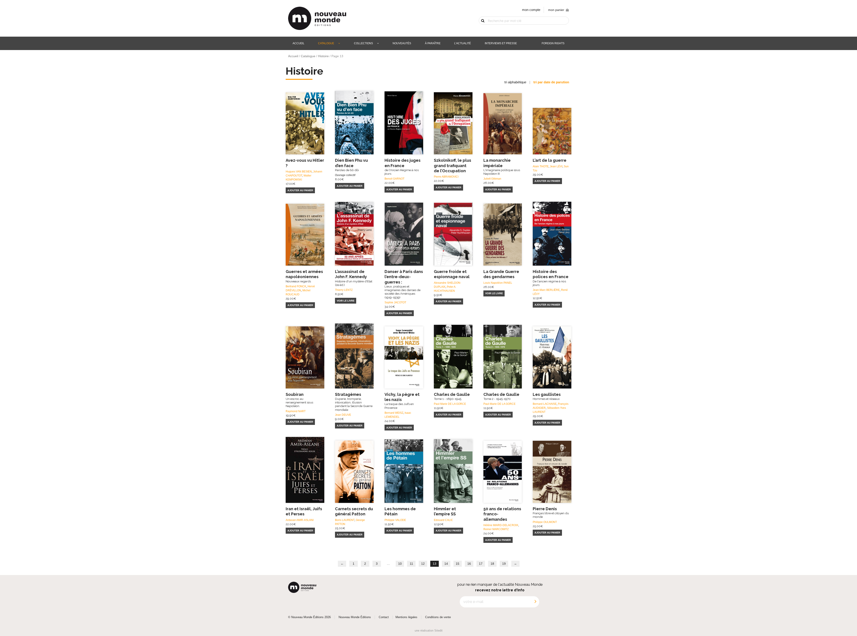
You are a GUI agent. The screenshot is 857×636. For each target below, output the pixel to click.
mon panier (556, 10)
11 (411, 563)
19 (504, 563)
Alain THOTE (541, 166)
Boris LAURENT (344, 520)
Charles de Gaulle (452, 396)
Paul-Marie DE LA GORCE (450, 403)
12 (423, 563)
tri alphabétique (515, 82)
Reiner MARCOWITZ (496, 529)
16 (469, 563)
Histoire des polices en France (550, 278)
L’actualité (462, 43)
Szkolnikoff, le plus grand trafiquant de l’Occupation (452, 165)
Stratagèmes (353, 401)
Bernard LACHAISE (545, 403)
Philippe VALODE (395, 520)
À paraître (433, 43)
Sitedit (438, 630)
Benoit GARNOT (394, 178)
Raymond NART (296, 411)
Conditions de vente (438, 617)
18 (492, 563)
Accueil (298, 43)
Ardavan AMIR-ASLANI (300, 520)
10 (400, 563)
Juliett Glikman (492, 178)
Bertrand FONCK (296, 286)
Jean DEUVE (343, 414)
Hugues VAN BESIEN (299, 171)
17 (481, 563)
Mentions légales (406, 617)
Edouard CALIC (443, 520)
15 (457, 563)
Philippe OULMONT (545, 522)
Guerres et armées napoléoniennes (304, 276)
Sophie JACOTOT (395, 302)
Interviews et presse (501, 43)
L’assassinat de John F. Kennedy (353, 278)
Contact (384, 617)
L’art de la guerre (549, 160)
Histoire (323, 56)
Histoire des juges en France (402, 166)
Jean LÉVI (556, 166)
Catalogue (326, 43)
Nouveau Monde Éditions (355, 617)
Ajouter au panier (300, 190)
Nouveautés (402, 43)
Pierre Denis (551, 512)
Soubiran (299, 400)
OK (480, 28)
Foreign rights (553, 43)
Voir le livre (345, 300)
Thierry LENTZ (344, 290)
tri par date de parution (551, 82)
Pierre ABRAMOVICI (446, 176)
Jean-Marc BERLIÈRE (546, 290)
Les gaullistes (547, 396)
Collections (363, 43)
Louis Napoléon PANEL (497, 282)
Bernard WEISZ (394, 412)
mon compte (531, 10)
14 (446, 563)
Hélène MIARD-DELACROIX (500, 525)
